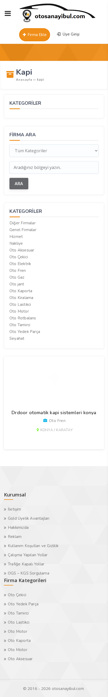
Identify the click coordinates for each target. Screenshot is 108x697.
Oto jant (16, 284)
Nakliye (16, 243)
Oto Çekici (18, 257)
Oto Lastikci (20, 304)
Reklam (14, 536)
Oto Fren (17, 270)
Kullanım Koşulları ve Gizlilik (33, 545)
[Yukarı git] (96, 685)
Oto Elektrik (20, 263)
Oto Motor (19, 311)
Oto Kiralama (21, 297)
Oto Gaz (16, 277)
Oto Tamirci (19, 324)
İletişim (14, 509)
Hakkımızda (18, 527)
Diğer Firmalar (22, 223)
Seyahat (16, 338)
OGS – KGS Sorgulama (28, 573)
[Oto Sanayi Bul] (57, 22)
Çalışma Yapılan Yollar (27, 555)
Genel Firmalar (22, 229)
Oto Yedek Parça (24, 331)
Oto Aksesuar (21, 250)
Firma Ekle (36, 34)
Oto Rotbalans (22, 318)
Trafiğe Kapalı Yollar (26, 564)
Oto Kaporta (20, 291)
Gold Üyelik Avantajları (29, 518)
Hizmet (16, 236)
